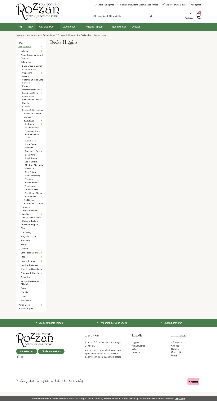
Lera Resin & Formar (30, 253)
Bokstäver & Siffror (32, 113)
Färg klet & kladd (28, 236)
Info (176, 398)
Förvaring (25, 240)
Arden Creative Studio (32, 136)
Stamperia (30, 186)
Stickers (27, 117)
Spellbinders (29, 200)
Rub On (25, 103)
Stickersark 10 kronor (34, 203)
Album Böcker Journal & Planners (32, 56)
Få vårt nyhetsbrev (51, 351)
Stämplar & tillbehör (30, 273)
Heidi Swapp (31, 158)
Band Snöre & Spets (31, 66)
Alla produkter (46, 26)
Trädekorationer (29, 211)
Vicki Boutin (30, 196)
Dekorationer (27, 62)
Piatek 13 (29, 169)
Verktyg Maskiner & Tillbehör (30, 282)
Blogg (174, 355)
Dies (23, 228)
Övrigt (23, 288)
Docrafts (29, 148)
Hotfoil (24, 245)
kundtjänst (176, 323)
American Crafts (32, 131)
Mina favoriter (138, 345)
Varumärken (69, 26)
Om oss (175, 345)
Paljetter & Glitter (30, 93)
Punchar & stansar (29, 265)
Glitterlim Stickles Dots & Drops (32, 81)
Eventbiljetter (119, 26)
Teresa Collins (31, 190)
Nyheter (24, 51)
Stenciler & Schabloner (31, 269)
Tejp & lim (25, 277)
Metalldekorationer (31, 90)
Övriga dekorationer (31, 217)
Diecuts (25, 76)
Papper (24, 257)
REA (30, 26)
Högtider (25, 292)
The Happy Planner (34, 193)
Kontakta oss (27, 351)
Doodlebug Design (33, 151)
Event (23, 296)
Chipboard (27, 73)
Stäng (182, 398)
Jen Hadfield (31, 162)
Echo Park (30, 155)
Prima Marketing (32, 176)
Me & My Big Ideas (34, 165)
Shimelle (29, 179)
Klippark (26, 86)
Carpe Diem (30, 141)
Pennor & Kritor (28, 261)
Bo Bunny (29, 124)
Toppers (26, 207)
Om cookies (177, 352)
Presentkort (26, 300)
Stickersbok (29, 120)
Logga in (136, 26)
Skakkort (26, 107)
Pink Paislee (30, 172)
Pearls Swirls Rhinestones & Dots (31, 98)
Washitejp (26, 214)
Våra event (176, 342)
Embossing (26, 232)
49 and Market (32, 127)
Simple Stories (32, 183)
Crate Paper (30, 144)
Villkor (135, 349)
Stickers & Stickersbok (32, 110)
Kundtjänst (196, 5)
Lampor (24, 249)
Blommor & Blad (29, 69)
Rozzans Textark (30, 221)
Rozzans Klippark (94, 26)
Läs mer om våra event (176, 5)
